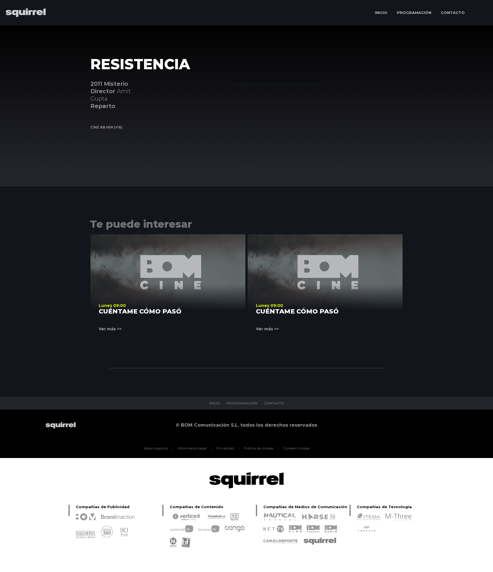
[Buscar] (480, 12)
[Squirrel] (23, 29)
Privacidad (225, 448)
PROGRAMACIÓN (414, 12)
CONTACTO (453, 12)
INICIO (381, 12)
